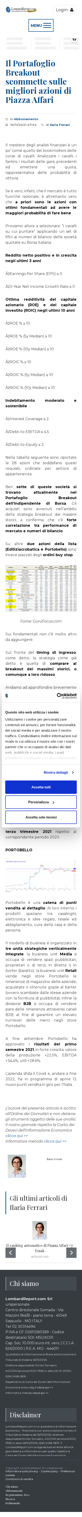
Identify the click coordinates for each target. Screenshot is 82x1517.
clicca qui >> (16, 1136)
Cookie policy (49, 1471)
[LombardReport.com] (21, 11)
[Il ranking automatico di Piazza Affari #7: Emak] (39, 1230)
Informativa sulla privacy (21, 1471)
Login (63, 9)
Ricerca (10, 1499)
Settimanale (12, 1503)
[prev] (10, 1253)
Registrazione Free (17, 1495)
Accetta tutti (41, 787)
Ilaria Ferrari (60, 125)
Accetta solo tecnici (41, 817)
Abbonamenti (13, 1490)
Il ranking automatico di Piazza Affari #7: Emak (39, 1248)
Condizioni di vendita (19, 1479)
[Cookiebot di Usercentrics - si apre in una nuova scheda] (58, 696)
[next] (71, 1253)
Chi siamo (11, 1486)
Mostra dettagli (56, 772)
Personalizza (38, 802)
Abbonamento (26, 119)
